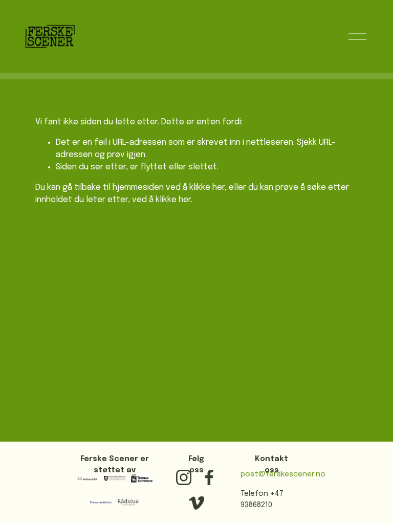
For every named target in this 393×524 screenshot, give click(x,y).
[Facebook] (209, 477)
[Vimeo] (196, 503)
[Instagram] (184, 477)
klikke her (207, 187)
